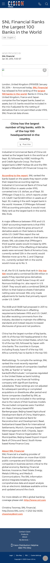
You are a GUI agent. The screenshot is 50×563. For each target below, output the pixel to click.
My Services (24, 540)
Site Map (19, 555)
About (24, 537)
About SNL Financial (13, 451)
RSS (26, 555)
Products (24, 534)
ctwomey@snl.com (12, 514)
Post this (27, 144)
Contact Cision (24, 532)
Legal (11, 555)
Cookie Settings (36, 555)
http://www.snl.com (35, 500)
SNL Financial (40, 87)
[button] (39, 4)
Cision (29, 559)
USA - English (8, 38)
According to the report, (15, 175)
